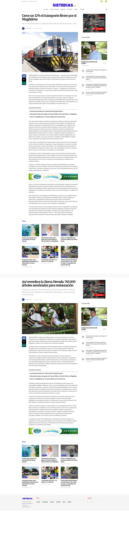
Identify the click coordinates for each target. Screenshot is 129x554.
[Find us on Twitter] (104, 1)
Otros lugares (54, 9)
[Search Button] (106, 9)
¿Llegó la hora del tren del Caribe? (89, 62)
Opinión (82, 9)
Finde (75, 9)
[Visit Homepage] (64, 5)
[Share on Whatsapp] (24, 83)
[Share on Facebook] (24, 76)
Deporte (63, 9)
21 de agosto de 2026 (27, 266)
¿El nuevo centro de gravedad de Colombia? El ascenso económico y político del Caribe (96, 93)
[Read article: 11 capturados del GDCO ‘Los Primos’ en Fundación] (50, 252)
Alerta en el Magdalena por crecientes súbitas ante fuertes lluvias (47, 117)
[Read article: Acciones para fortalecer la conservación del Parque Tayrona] (30, 230)
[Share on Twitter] (24, 79)
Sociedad (70, 9)
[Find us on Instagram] (106, 1)
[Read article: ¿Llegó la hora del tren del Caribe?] (94, 50)
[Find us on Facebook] (101, 1)
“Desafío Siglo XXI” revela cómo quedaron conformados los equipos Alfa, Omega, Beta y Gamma (96, 78)
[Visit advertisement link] (53, 177)
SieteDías (29, 28)
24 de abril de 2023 (38, 28)
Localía (45, 9)
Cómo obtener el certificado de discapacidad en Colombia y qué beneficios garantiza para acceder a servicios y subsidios (96, 86)
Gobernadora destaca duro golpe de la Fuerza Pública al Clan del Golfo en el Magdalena (53, 114)
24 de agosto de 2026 (27, 243)
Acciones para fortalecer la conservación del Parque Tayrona (46, 111)
